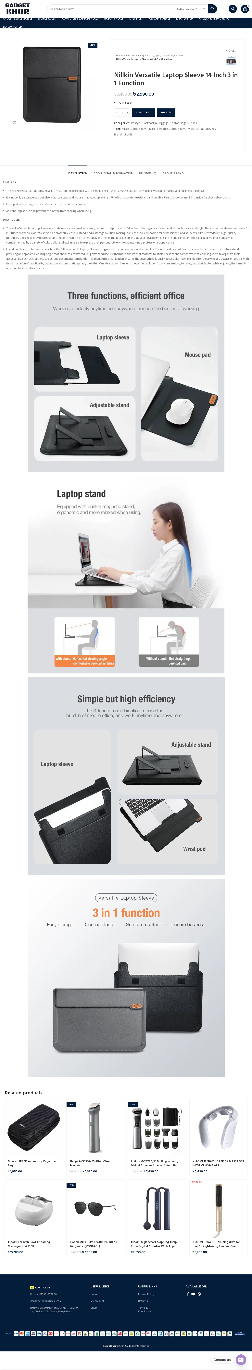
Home (119, 55)
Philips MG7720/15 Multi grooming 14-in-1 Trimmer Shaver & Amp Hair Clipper (155, 1165)
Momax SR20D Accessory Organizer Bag (32, 1163)
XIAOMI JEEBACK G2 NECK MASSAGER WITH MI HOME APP (218, 1163)
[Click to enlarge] (15, 123)
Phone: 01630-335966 (43, 1294)
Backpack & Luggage (148, 55)
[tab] (77, 171)
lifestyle (130, 55)
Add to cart (143, 112)
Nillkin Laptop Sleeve (134, 129)
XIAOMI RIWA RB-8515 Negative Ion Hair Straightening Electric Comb (217, 1244)
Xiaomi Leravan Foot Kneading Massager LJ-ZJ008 (29, 1244)
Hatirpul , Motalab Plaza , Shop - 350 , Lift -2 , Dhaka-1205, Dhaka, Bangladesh (54, 1309)
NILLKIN (127, 134)
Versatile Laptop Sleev (202, 129)
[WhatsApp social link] (199, 1294)
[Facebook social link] (188, 1294)
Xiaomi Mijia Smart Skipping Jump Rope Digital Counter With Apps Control (154, 1246)
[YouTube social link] (193, 1294)
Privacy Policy (146, 1294)
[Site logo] (17, 8)
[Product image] (34, 1128)
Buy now (166, 112)
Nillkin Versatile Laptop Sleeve (167, 129)
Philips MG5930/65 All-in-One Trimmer (89, 1163)
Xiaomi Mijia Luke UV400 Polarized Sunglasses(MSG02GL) (93, 1244)
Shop (94, 1307)
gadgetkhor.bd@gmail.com (46, 1301)
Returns (143, 1301)
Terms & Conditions (144, 1309)
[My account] (233, 9)
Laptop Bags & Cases (173, 55)
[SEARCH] (212, 8)
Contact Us (42, 1287)
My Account (97, 1301)
